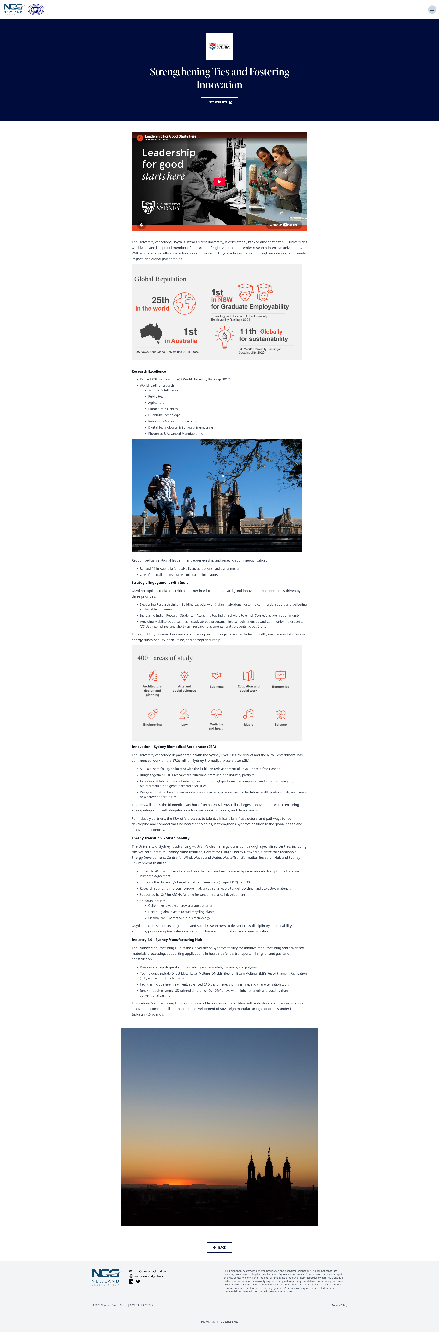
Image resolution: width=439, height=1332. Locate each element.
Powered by (219, 1322)
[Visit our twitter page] (138, 1281)
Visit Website (217, 102)
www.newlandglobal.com (151, 1276)
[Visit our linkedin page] (131, 1281)
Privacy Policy (339, 1305)
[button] (432, 9)
